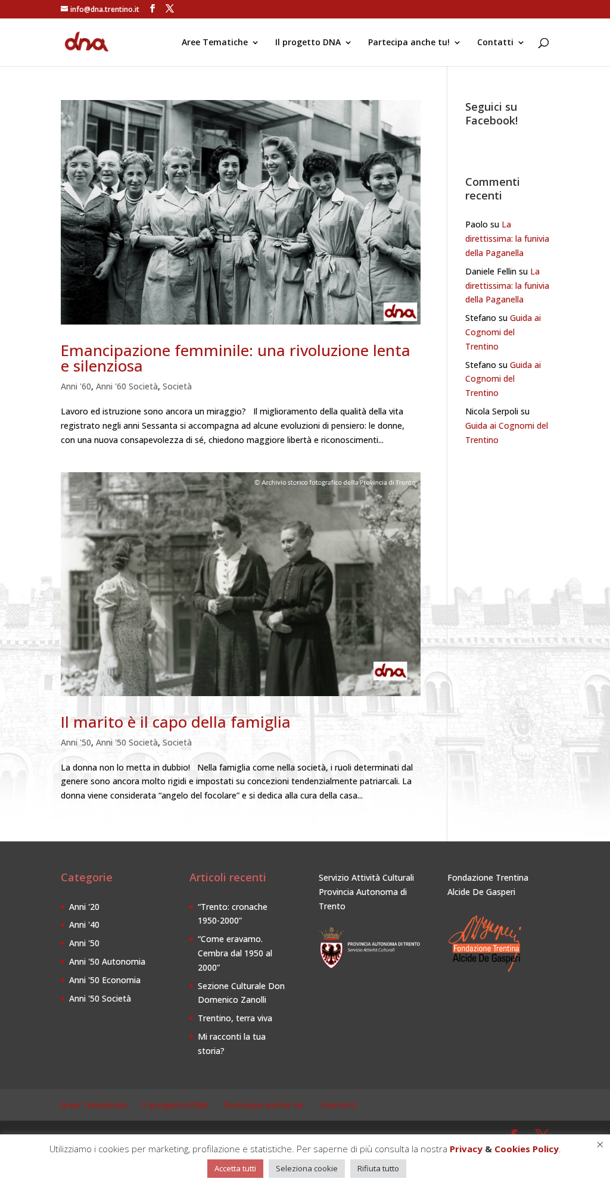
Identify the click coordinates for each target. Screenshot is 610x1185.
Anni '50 (76, 742)
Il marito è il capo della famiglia (176, 721)
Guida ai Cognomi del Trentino (503, 332)
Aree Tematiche (215, 43)
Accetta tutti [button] (235, 1168)
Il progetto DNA (308, 43)
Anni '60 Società (127, 386)
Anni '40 (84, 924)
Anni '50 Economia (105, 980)
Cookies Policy (526, 1149)
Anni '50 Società (127, 742)
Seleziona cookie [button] (307, 1168)
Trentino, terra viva (235, 1018)
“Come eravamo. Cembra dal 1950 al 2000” (235, 953)
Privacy (466, 1149)
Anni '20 (84, 906)
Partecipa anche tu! (409, 43)
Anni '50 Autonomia (107, 961)
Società (177, 386)
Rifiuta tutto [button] (378, 1168)
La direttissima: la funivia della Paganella (507, 238)
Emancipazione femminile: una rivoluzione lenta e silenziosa (235, 357)
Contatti (495, 43)
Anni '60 (76, 386)
